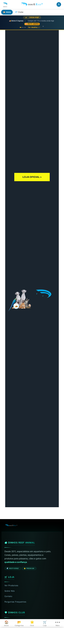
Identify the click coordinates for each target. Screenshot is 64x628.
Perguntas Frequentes (15, 602)
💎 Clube (19, 12)
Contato (8, 596)
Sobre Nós (9, 591)
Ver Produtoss (11, 585)
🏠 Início (7, 12)
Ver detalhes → (34, 27)
